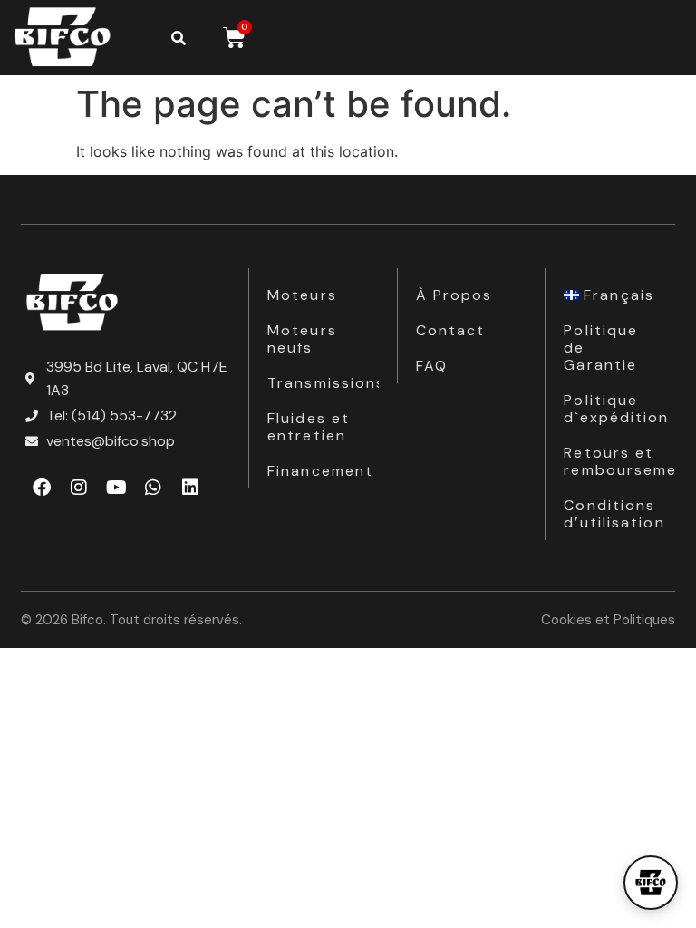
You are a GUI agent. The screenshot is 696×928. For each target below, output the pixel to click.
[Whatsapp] (153, 487)
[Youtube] (116, 487)
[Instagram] (79, 487)
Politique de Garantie (601, 347)
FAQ (432, 365)
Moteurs (302, 294)
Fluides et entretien (308, 427)
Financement (320, 470)
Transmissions (323, 382)
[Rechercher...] (178, 38)
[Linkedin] (190, 487)
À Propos (454, 294)
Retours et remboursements (619, 461)
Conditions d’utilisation (614, 514)
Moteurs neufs (302, 339)
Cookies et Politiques (608, 620)
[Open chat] (651, 883)
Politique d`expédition (616, 409)
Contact (451, 330)
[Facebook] (41, 487)
